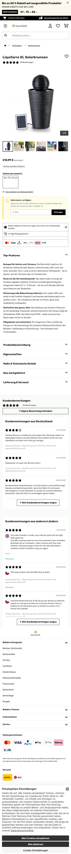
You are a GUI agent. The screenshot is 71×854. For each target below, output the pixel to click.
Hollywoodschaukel (12, 678)
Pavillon (6, 660)
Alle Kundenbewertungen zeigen (39, 502)
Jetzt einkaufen (10, 12)
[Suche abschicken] (5, 35)
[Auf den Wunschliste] (66, 56)
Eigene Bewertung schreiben (36, 411)
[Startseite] (8, 45)
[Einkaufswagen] (66, 26)
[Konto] (50, 26)
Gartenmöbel (9, 654)
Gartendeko (17, 45)
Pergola (6, 701)
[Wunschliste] (58, 26)
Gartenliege (8, 695)
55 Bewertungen (26, 62)
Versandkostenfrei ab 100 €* (56, 18)
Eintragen (58, 212)
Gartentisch (8, 690)
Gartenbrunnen (34, 45)
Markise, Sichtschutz (12, 648)
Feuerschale (8, 684)
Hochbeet (7, 666)
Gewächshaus (9, 672)
